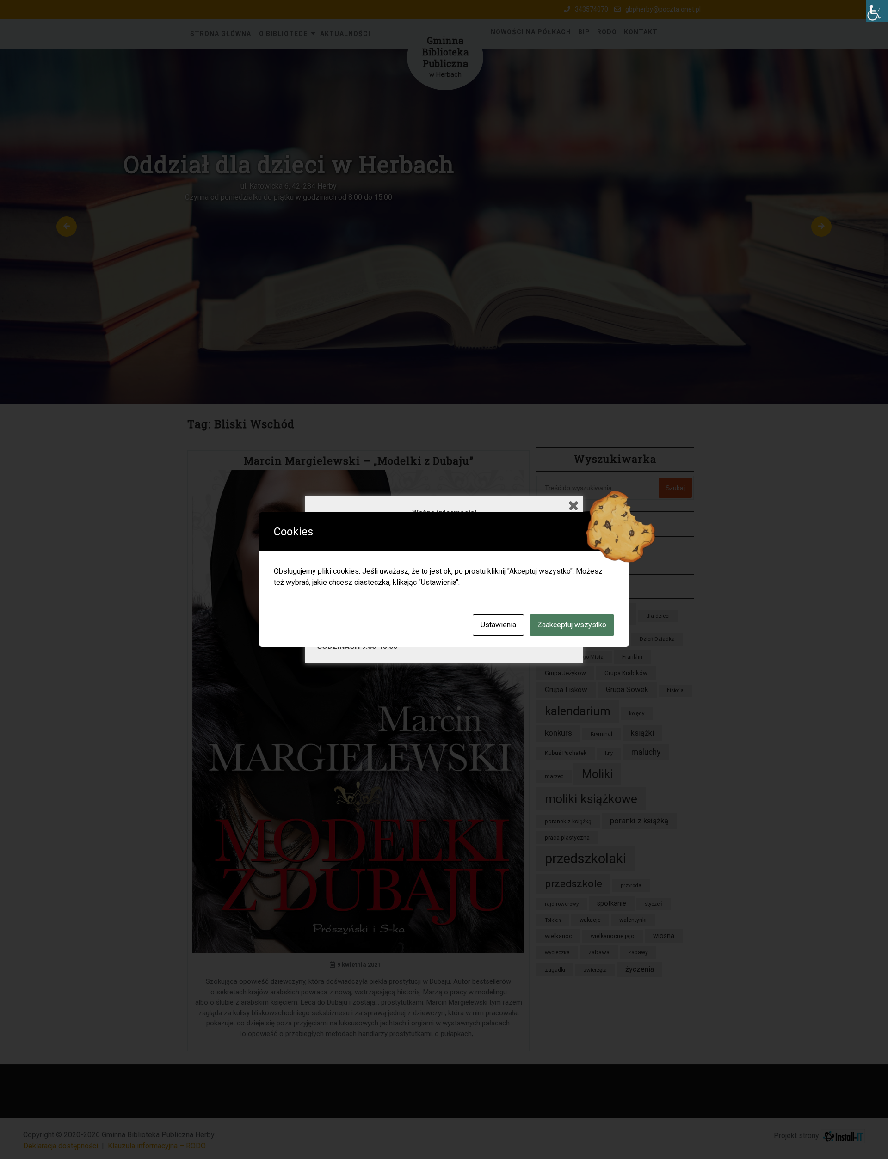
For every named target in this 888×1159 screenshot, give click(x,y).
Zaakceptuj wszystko (571, 624)
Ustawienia (498, 624)
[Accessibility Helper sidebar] (877, 11)
